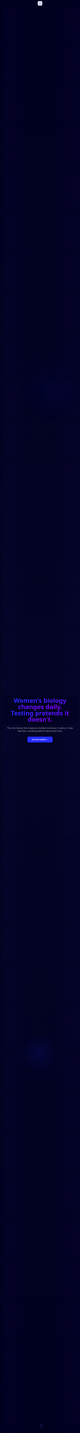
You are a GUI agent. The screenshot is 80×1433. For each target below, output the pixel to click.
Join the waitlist (39, 739)
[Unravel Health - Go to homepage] (40, 3)
